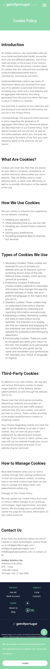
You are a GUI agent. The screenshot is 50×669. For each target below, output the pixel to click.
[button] (44, 632)
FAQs (36, 592)
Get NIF (13, 592)
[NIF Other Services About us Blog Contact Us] (44, 5)
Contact (37, 596)
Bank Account (13, 596)
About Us (13, 608)
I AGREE (25, 663)
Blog (13, 611)
